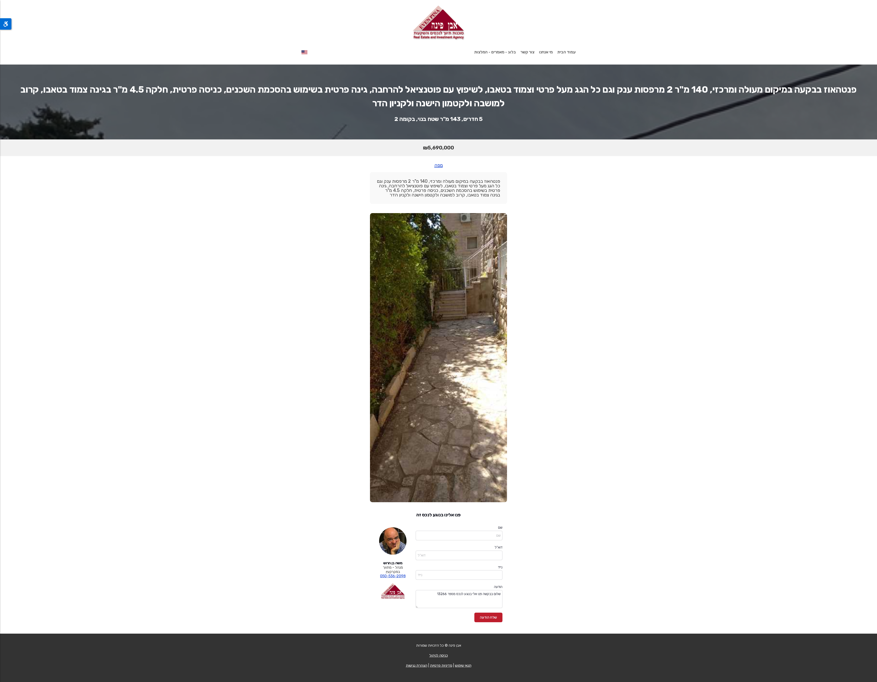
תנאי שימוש (463, 665)
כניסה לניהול (438, 655)
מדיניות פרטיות (441, 665)
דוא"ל (498, 547)
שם (500, 527)
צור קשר (527, 52)
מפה (438, 165)
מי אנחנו (546, 52)
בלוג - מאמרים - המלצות (495, 52)
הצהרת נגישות (416, 665)
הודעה (498, 587)
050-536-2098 (393, 576)
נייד (500, 567)
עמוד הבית (566, 52)
